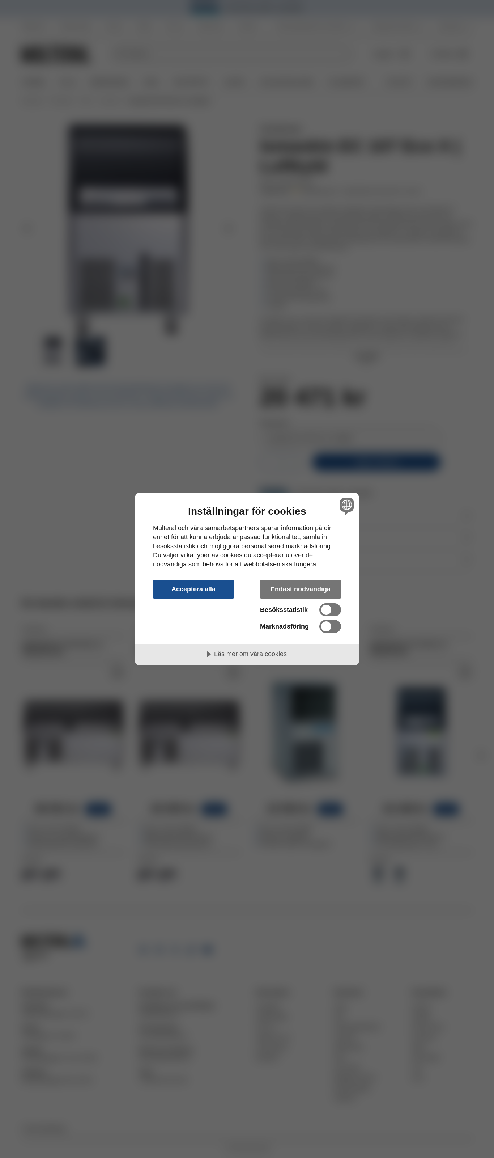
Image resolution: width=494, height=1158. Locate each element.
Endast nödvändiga (301, 589)
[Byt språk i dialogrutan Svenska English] (345, 506)
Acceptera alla (193, 589)
